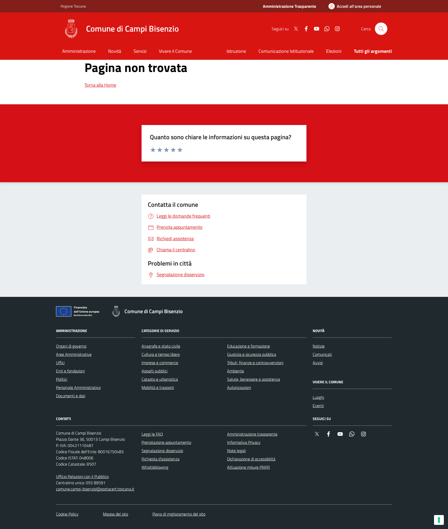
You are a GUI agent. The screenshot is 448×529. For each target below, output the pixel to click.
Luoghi (318, 397)
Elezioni (333, 51)
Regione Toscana (73, 6)
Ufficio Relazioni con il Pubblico (82, 476)
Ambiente (235, 371)
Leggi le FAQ (152, 434)
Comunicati (322, 354)
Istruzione (236, 51)
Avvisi (318, 362)
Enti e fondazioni (70, 371)
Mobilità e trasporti (158, 387)
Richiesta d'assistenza (160, 459)
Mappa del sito (115, 514)
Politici (61, 379)
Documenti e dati (70, 396)
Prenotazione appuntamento (166, 442)
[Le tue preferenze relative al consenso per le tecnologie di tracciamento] (439, 520)
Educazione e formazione (248, 346)
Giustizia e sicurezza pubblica (251, 354)
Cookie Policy (67, 514)
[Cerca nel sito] (381, 29)
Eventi (318, 405)
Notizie (319, 346)
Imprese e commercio (160, 362)
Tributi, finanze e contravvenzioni (255, 362)
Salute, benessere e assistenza (253, 379)
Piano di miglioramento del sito (178, 514)
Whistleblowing (155, 467)
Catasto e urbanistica (160, 379)
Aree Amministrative (74, 354)
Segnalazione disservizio (162, 450)
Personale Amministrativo (78, 387)
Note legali (236, 450)
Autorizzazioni (239, 387)
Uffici (60, 362)
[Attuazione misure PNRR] (79, 312)
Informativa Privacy (244, 442)
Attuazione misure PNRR (248, 467)
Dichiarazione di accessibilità (251, 459)
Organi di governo (71, 346)
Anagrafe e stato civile (161, 346)
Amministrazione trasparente (252, 434)
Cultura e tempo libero (161, 354)
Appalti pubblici (154, 371)
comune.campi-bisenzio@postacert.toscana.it (95, 489)
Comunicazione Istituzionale (286, 51)
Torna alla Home (100, 85)
